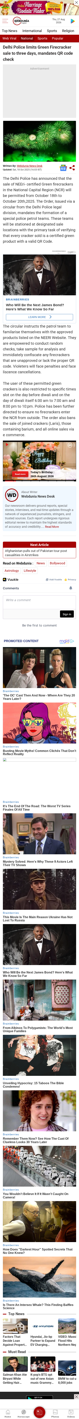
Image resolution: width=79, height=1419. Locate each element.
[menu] (6, 21)
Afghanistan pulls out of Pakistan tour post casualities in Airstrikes (36, 553)
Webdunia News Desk (29, 165)
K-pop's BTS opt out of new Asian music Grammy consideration (42, 1379)
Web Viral (9, 38)
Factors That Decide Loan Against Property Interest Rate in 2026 (14, 1341)
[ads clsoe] (76, 1396)
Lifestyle (30, 571)
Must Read (17, 1352)
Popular (57, 38)
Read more (20, 474)
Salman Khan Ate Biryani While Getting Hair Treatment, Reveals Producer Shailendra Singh (15, 1379)
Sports (52, 31)
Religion (68, 31)
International (32, 31)
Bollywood (57, 563)
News (41, 563)
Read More (52, 526)
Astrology (12, 571)
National (27, 38)
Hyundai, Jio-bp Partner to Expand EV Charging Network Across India (42, 1341)
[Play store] (73, 21)
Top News (9, 31)
